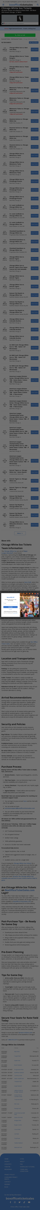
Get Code (10, 607)
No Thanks (10, 609)
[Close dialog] (38, 594)
